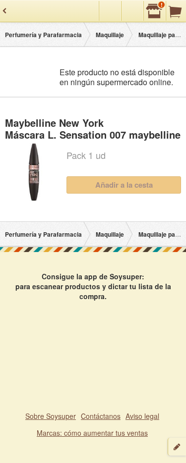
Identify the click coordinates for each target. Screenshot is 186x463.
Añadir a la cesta (124, 184)
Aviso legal (142, 416)
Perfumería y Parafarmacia (43, 34)
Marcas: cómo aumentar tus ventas (92, 433)
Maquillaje (110, 34)
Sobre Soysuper (50, 416)
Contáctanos (101, 416)
